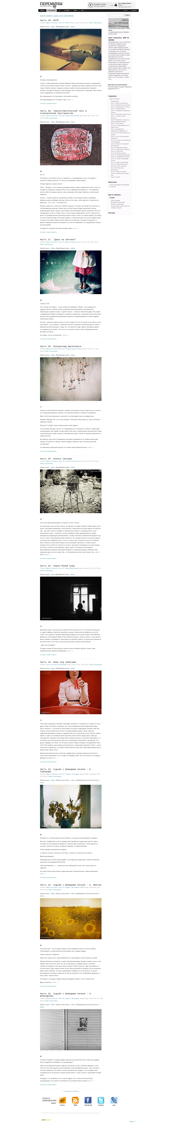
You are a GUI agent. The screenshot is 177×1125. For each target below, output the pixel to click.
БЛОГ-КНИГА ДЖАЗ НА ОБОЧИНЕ (57, 16)
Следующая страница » (72, 1091)
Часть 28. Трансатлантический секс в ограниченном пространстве (63, 112)
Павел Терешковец (95, 23)
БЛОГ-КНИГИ (51, 10)
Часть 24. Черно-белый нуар (57, 566)
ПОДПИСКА (134, 10)
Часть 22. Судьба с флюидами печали (71, 774)
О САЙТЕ (125, 10)
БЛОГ (82, 10)
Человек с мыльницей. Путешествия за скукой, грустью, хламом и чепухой (120, 206)
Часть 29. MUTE (49, 20)
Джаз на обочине (52, 23)
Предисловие (115, 101)
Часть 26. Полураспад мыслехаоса (60, 346)
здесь (53, 248)
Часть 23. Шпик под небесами (58, 662)
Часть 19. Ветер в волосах (118, 153)
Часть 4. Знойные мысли (118, 108)
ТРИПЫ (75, 10)
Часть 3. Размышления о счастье (120, 107)
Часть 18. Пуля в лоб (117, 151)
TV (59, 10)
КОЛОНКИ (66, 10)
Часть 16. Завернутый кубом (119, 147)
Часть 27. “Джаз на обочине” (58, 239)
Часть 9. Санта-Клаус (117, 123)
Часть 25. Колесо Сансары (56, 459)
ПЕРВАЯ (42, 10)
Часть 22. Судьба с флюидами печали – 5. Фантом (70, 885)
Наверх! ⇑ (132, 1121)
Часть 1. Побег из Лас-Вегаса (119, 103)
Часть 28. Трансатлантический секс (70, 115)
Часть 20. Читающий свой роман (120, 155)
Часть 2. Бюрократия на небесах (120, 105)
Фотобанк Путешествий (118, 202)
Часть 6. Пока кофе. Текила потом (120, 114)
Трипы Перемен (115, 200)
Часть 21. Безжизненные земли (120, 157)
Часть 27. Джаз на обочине (68, 242)
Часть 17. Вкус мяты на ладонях (120, 149)
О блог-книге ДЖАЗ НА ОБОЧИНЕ (119, 185)
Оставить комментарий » (48, 103)
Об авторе (113, 186)
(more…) (70, 99)
